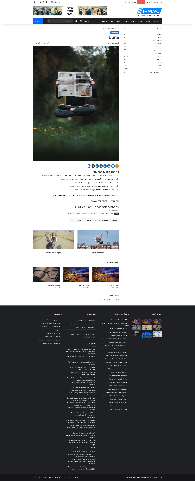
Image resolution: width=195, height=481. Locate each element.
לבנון (87, 334)
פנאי (111, 21)
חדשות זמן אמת (156, 50)
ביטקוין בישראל (154, 72)
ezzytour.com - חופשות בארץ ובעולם (50, 340)
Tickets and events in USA (118, 335)
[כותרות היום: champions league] (136, 327)
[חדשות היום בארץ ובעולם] (149, 11)
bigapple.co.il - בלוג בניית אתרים (51, 320)
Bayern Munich (82, 320)
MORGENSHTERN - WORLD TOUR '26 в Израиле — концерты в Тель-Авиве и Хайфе (82, 443)
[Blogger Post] (101, 166)
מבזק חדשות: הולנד (83, 285)
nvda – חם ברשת (114, 285)
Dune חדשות (90, 220)
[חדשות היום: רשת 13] (147, 327)
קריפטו (159, 69)
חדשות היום (111, 28)
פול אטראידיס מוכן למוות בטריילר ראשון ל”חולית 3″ (98, 183)
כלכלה (148, 21)
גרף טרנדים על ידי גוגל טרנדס (73, 213)
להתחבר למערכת (112, 299)
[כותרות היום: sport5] (157, 334)
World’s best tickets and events (117, 342)
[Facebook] (89, 166)
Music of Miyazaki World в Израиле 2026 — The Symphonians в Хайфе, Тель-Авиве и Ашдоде (80, 351)
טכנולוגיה (125, 21)
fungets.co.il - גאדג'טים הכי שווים (51, 323)
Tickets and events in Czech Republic (115, 396)
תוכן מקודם (92, 344)
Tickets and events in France (118, 409)
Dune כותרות (75, 220)
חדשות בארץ (157, 40)
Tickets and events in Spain (118, 406)
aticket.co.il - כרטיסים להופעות (52, 343)
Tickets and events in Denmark (117, 369)
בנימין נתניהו (91, 331)
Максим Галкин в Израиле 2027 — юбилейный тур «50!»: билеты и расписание (83, 415)
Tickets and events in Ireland (118, 328)
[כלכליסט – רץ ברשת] (157, 321)
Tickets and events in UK (119, 320)
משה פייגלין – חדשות (54, 285)
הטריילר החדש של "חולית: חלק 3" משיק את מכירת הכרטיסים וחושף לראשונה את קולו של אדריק (82, 175)
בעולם (133, 21)
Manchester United (89, 324)
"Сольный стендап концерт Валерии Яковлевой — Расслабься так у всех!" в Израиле (81, 428)
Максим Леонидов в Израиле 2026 (83, 448)
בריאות (104, 21)
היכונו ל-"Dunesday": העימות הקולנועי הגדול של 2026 (97, 190)
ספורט (117, 21)
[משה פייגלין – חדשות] (46, 274)
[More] (117, 166)
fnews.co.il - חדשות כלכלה (53, 333)
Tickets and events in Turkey (118, 399)
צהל (94, 338)
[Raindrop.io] (113, 166)
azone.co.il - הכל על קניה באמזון (51, 326)
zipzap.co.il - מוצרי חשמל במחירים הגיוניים (48, 330)
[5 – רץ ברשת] (147, 334)
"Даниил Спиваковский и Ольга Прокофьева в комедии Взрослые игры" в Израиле (80, 435)
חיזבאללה (83, 331)
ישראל (93, 334)
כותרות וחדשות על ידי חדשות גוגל (90, 213)
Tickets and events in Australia (117, 332)
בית (116, 28)
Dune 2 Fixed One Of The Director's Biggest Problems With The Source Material (81, 195)
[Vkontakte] (105, 166)
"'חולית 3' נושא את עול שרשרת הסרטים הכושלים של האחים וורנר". (92, 179)
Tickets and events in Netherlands (116, 392)
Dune (114, 220)
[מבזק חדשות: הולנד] (76, 274)
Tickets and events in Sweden (117, 382)
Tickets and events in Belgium (117, 389)
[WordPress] (109, 166)
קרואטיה (88, 338)
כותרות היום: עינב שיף (129, 2)
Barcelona (92, 320)
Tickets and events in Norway (117, 375)
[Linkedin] (97, 166)
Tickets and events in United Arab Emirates (113, 349)
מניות (157, 59)
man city (78, 324)
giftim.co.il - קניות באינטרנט (53, 336)
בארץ (140, 21)
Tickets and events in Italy (119, 372)
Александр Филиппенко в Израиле (83, 451)
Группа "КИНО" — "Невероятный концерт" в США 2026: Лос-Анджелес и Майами (81, 462)
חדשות (157, 21)
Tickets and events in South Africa (116, 359)
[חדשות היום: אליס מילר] (136, 333)
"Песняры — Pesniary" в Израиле (83, 387)
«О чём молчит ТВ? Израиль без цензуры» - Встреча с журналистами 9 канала (81, 408)
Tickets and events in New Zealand (116, 355)
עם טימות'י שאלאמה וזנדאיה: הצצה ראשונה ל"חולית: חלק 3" (95, 186)
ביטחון (78, 327)
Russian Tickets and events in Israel (116, 345)
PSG (72, 324)
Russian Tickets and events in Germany (114, 339)
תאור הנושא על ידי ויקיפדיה (106, 213)
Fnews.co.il (156, 477)
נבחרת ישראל (79, 334)
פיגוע (72, 334)
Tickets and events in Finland (118, 386)
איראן (83, 327)
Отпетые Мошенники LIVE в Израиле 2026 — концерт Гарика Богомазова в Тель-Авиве (82, 393)
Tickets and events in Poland (118, 379)
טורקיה (70, 331)
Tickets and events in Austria (118, 365)
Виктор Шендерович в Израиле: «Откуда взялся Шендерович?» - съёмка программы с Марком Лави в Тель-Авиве (81, 400)
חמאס (76, 331)
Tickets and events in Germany (117, 352)
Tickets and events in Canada (117, 402)
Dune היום (103, 220)
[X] (93, 166)
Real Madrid (91, 327)
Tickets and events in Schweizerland (115, 362)
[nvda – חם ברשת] (105, 274)
